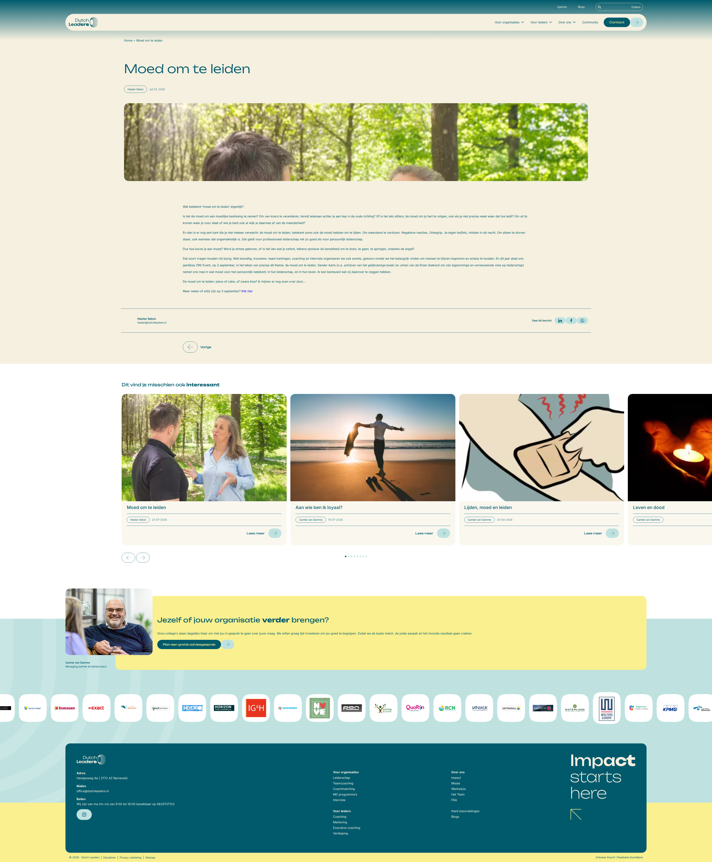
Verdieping (340, 833)
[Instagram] (84, 814)
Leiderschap (341, 778)
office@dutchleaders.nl (93, 791)
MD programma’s (345, 794)
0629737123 (165, 804)
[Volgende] (143, 558)
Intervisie (339, 800)
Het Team (458, 794)
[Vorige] (128, 558)
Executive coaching (346, 828)
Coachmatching (344, 789)
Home (128, 40)
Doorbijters (636, 857)
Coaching (339, 816)
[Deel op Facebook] (571, 320)
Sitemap (150, 857)
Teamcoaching (343, 783)
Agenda (562, 6)
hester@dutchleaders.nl (151, 322)
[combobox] (619, 7)
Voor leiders (538, 22)
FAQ (454, 800)
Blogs (581, 6)
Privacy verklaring (130, 857)
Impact (456, 778)
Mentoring (340, 822)
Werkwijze (458, 789)
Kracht (611, 857)
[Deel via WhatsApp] (582, 320)
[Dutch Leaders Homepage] (83, 22)
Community (590, 22)
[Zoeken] (599, 7)
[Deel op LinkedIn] (560, 320)
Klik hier (247, 291)
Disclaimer (109, 857)
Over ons (564, 22)
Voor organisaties (507, 22)
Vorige (205, 347)
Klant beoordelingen (465, 811)
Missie (455, 783)
